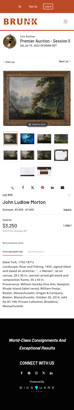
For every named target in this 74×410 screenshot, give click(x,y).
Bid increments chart (13, 242)
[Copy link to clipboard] (12, 188)
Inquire (67, 209)
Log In (48, 6)
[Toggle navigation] (66, 21)
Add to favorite (69, 195)
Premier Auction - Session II (45, 40)
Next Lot (64, 61)
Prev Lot (10, 62)
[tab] (13, 253)
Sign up (33, 6)
